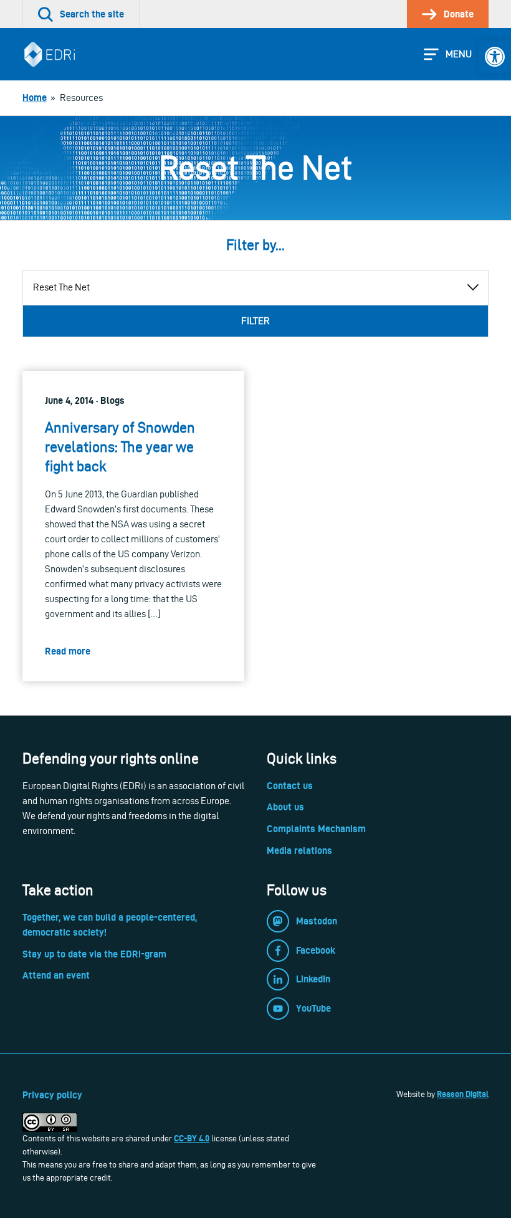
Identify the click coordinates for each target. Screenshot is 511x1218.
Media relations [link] (299, 850)
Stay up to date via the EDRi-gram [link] (94, 954)
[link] (495, 57)
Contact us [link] (290, 785)
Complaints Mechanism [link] (316, 828)
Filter (255, 320)
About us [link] (285, 807)
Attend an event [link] (56, 975)
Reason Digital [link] (463, 1094)
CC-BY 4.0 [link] (191, 1138)
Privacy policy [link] (52, 1095)
